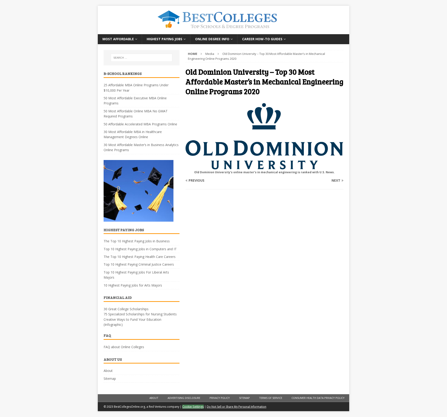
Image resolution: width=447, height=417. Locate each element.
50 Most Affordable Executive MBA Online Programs (135, 100)
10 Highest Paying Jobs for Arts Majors (133, 285)
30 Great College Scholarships (126, 309)
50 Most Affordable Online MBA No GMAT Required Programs (136, 113)
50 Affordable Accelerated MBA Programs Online (140, 124)
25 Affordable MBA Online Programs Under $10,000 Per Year (136, 87)
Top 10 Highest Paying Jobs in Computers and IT (140, 249)
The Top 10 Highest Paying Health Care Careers (140, 256)
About (108, 370)
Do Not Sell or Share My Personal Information (236, 407)
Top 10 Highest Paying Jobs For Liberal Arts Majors (136, 275)
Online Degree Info (212, 39)
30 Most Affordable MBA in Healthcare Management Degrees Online (133, 134)
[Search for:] (141, 58)
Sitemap (110, 378)
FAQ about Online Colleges (124, 347)
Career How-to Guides (262, 39)
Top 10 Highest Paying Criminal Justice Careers (139, 264)
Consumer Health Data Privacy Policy (318, 398)
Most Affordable (118, 39)
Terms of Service (270, 398)
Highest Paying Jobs (164, 39)
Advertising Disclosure (184, 398)
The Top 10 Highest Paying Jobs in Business (137, 241)
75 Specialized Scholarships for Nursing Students (140, 314)
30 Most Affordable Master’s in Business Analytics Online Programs (141, 147)
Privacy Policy (220, 398)
